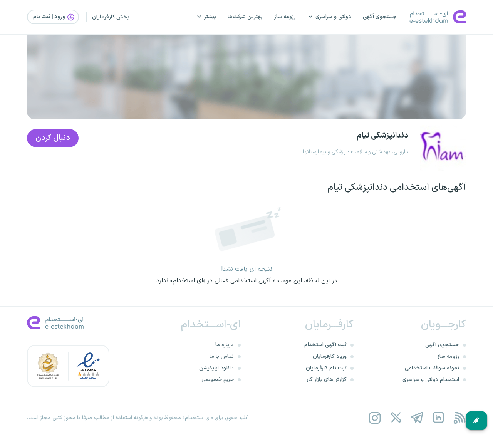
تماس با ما (222, 356)
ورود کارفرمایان (330, 356)
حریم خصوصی (217, 380)
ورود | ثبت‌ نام (49, 17)
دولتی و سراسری (333, 17)
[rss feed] (459, 417)
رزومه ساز (285, 17)
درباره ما (224, 345)
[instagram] (374, 417)
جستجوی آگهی (380, 17)
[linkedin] (438, 417)
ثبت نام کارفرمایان (326, 368)
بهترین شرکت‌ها (245, 17)
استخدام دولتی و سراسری (430, 380)
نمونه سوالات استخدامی (432, 368)
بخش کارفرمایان (110, 17)
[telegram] (417, 417)
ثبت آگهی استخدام (325, 345)
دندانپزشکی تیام (382, 135)
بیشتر (210, 17)
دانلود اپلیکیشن (216, 368)
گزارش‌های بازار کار (327, 380)
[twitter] (395, 417)
